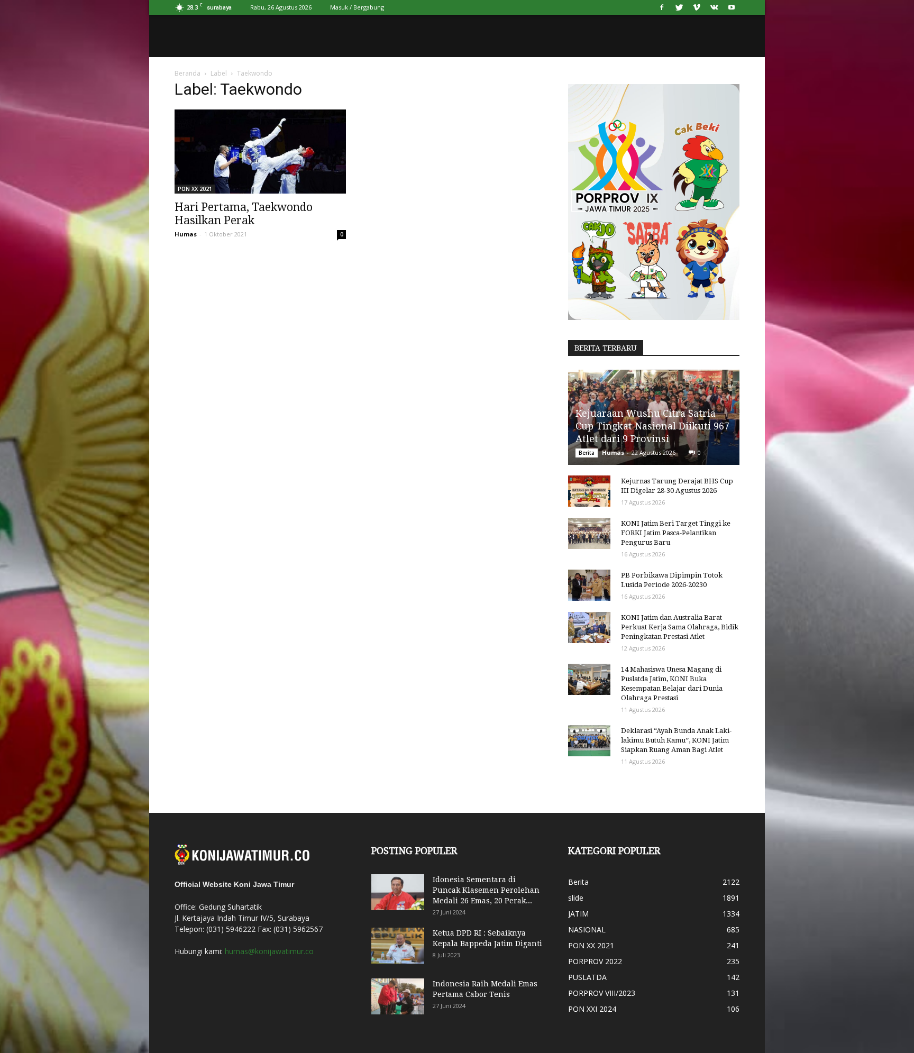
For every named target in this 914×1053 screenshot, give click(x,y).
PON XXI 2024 (592, 1009)
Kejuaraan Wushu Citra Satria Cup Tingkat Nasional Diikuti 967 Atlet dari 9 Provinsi (652, 426)
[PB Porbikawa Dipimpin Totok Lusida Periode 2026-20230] (589, 585)
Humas (186, 234)
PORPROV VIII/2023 (601, 993)
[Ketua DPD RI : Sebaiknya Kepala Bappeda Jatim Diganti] (397, 946)
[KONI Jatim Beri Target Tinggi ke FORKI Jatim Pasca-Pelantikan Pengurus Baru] (589, 534)
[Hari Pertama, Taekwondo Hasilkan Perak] (260, 151)
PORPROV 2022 (595, 961)
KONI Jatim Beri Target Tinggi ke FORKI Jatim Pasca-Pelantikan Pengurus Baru (675, 532)
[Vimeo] (697, 7)
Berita (587, 452)
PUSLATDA (587, 977)
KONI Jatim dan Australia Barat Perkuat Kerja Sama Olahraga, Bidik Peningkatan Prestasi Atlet (679, 627)
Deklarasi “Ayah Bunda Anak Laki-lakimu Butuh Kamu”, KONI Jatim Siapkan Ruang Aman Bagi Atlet (676, 740)
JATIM (578, 914)
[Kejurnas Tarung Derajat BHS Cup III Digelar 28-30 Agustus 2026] (589, 491)
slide (575, 898)
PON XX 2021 (195, 189)
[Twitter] (679, 7)
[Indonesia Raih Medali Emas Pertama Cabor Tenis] (397, 996)
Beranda (187, 73)
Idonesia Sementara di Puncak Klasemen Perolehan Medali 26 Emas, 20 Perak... (486, 890)
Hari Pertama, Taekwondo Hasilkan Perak (244, 213)
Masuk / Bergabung (357, 7)
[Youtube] (731, 7)
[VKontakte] (714, 7)
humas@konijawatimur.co (269, 951)
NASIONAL (587, 929)
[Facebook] (662, 7)
